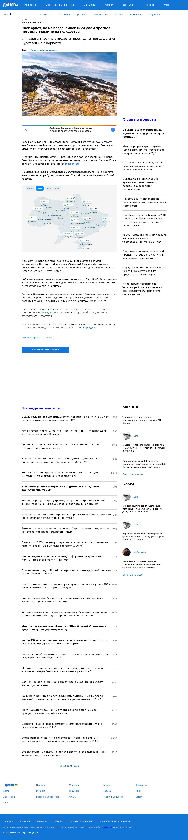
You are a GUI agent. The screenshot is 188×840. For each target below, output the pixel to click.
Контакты (42, 821)
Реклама (57, 821)
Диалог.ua (107, 827)
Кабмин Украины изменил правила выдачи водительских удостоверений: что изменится (144, 238)
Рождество (49, 312)
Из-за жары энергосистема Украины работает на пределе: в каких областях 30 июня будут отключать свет (142, 289)
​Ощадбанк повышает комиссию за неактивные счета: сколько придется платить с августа (144, 271)
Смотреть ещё (69, 765)
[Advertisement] (69, 376)
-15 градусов (88, 327)
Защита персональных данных (114, 821)
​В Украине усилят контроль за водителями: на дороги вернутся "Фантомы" (143, 133)
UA (6, 14)
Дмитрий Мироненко (43, 50)
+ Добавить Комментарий (45, 350)
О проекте (8, 821)
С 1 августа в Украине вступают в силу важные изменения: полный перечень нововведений (143, 166)
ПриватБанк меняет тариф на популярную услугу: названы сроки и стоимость (144, 202)
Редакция (25, 821)
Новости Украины (32, 338)
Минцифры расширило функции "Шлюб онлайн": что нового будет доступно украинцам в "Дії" (143, 150)
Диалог (25, 19)
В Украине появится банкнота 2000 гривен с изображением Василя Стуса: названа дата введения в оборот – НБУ (144, 220)
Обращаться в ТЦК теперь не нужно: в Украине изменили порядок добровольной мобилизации (140, 184)
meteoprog (72, 163)
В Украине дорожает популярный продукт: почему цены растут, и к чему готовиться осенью (143, 255)
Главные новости (139, 119)
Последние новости (41, 408)
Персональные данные (80, 821)
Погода (48, 338)
